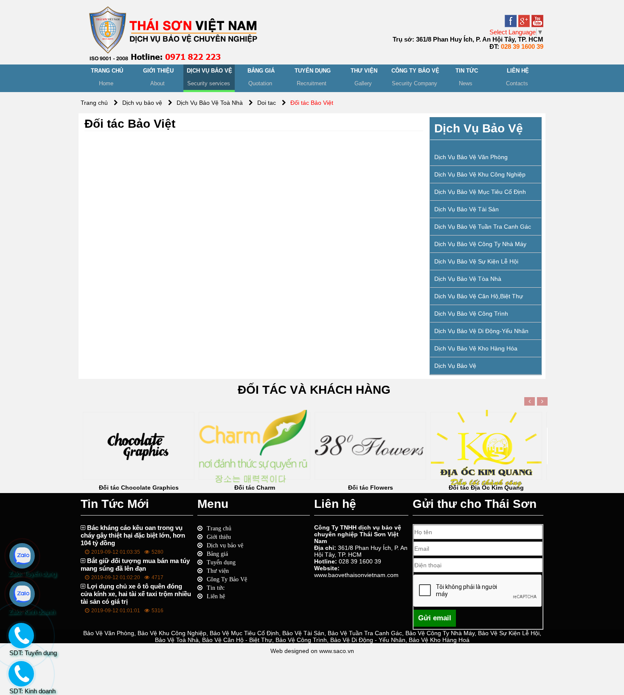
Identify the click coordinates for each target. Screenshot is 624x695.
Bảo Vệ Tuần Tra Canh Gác (365, 633)
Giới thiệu (219, 537)
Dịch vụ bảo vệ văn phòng (471, 157)
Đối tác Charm (254, 487)
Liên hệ (216, 596)
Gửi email (434, 618)
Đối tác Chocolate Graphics (139, 487)
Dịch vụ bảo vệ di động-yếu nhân (481, 331)
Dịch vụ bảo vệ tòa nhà (467, 278)
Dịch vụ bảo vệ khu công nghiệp (480, 174)
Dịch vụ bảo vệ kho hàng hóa (475, 348)
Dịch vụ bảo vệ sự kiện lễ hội (476, 261)
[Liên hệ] (20, 681)
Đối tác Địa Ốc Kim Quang (486, 487)
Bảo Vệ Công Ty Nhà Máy (440, 633)
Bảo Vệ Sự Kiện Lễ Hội (509, 633)
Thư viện (218, 571)
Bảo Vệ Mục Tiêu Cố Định (244, 633)
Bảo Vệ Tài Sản (303, 633)
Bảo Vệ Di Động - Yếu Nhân (367, 639)
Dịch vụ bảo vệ (455, 365)
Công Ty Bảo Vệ (227, 579)
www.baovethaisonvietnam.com (356, 575)
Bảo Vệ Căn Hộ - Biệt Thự (237, 639)
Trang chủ (219, 528)
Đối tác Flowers (370, 487)
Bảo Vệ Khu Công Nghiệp (172, 633)
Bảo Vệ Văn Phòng (108, 633)
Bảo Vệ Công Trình (301, 639)
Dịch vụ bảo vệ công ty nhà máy (480, 244)
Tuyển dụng (221, 562)
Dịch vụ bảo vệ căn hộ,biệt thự (478, 296)
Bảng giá (217, 554)
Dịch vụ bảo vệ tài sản (466, 209)
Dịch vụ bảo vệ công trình (471, 313)
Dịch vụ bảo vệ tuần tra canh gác (482, 226)
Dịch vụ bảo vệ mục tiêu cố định (480, 191)
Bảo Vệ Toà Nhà (177, 639)
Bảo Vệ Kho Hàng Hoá (439, 639)
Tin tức (216, 588)
